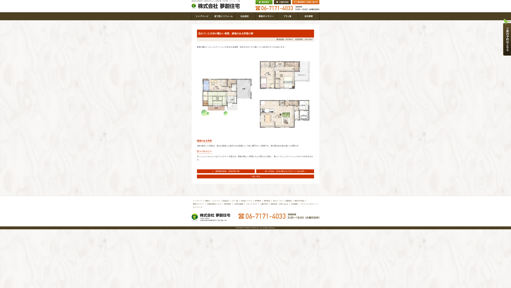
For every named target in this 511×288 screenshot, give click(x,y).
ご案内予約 (264, 204)
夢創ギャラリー (198, 204)
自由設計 (225, 201)
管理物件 (258, 201)
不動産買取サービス (214, 204)
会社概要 (294, 204)
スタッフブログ (251, 204)
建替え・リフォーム (212, 201)
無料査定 (267, 201)
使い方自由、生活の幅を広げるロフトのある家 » (285, 171)
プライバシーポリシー (308, 204)
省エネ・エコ (278, 201)
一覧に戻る (255, 176)
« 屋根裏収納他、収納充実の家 (226, 171)
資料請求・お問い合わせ (279, 204)
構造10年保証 (299, 201)
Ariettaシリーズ (246, 201)
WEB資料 (227, 204)
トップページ (198, 201)
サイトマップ (198, 207)
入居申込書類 (238, 204)
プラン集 (235, 201)
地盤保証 (288, 201)
